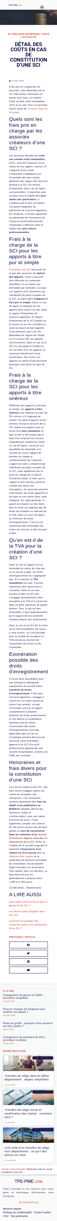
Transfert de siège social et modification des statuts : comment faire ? (28, 1113)
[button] (42, 7)
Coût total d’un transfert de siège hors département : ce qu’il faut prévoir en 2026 (27, 1151)
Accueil (5, 1169)
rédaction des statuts (21, 856)
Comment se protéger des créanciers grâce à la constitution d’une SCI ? (28, 925)
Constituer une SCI (20, 269)
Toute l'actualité (17, 1169)
